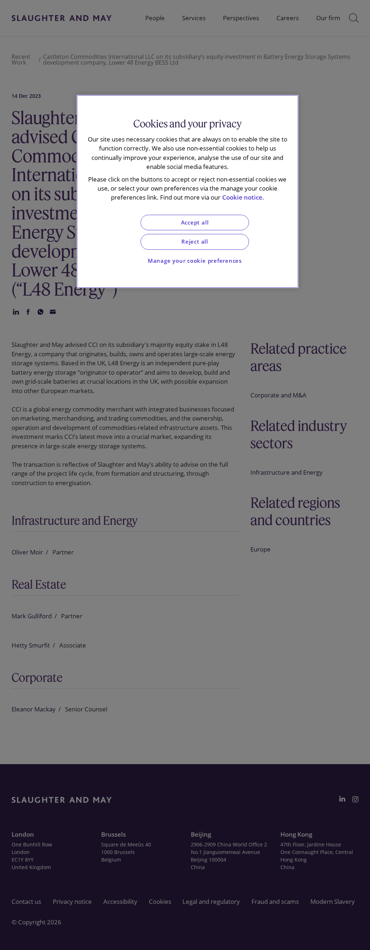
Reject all (194, 241)
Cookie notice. (243, 197)
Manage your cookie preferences (195, 261)
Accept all (195, 222)
